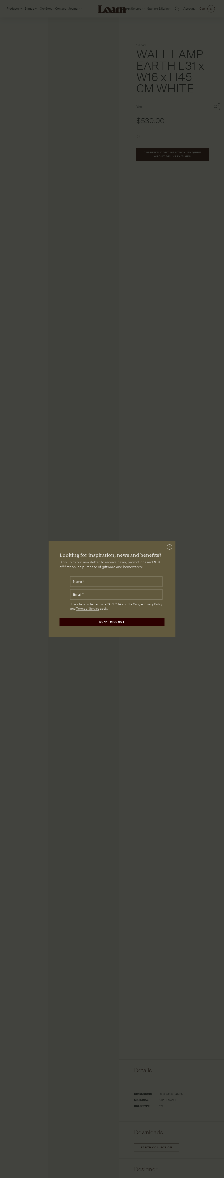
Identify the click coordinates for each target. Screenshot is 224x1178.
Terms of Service (87, 609)
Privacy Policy (153, 604)
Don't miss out (111, 622)
